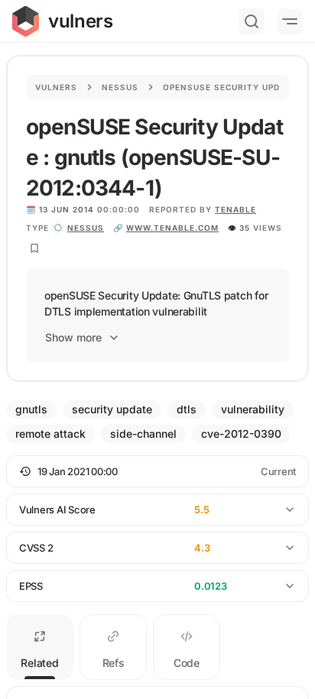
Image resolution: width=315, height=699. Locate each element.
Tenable (235, 209)
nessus (85, 227)
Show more (73, 337)
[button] (157, 471)
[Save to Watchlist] (34, 248)
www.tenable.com (172, 227)
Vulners (56, 87)
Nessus (120, 87)
